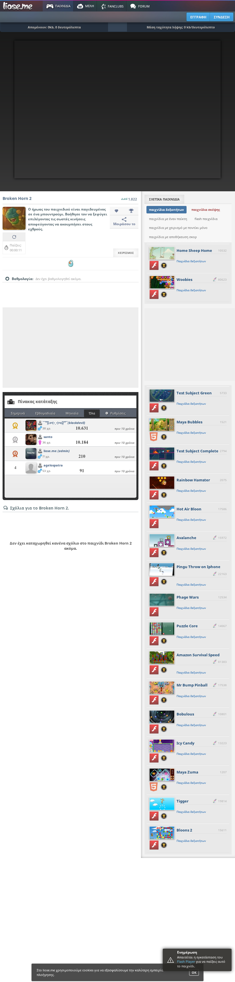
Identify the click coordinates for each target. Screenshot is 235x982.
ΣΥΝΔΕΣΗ (222, 17)
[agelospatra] (31, 468)
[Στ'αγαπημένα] (117, 211)
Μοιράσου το (124, 223)
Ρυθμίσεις (118, 413)
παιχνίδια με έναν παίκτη (168, 219)
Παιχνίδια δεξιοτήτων (191, 261)
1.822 (132, 199)
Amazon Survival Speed (198, 654)
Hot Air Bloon (189, 509)
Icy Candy (185, 743)
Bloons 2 (184, 830)
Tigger (183, 801)
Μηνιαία (72, 413)
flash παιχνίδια (206, 219)
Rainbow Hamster (193, 480)
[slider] (70, 288)
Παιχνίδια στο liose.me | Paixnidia (18, 6)
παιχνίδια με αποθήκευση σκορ (173, 237)
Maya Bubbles (189, 422)
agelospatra (53, 465)
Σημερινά (18, 413)
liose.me (57, 451)
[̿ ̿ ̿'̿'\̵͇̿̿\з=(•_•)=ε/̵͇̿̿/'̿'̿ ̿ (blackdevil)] (31, 426)
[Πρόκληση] (131, 211)
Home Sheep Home (194, 250)
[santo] (31, 440)
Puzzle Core (187, 625)
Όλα (92, 413)
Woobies (184, 279)
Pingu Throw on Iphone (198, 566)
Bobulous (185, 714)
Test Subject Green (194, 392)
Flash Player (186, 961)
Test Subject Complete (197, 451)
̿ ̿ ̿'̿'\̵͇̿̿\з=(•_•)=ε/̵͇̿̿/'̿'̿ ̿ (64, 422)
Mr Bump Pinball (192, 685)
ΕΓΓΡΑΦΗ (198, 17)
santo (48, 437)
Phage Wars (188, 597)
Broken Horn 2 (17, 198)
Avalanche (186, 537)
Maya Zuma (187, 772)
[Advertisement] (70, 347)
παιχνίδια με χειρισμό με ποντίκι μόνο (178, 227)
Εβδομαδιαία (45, 413)
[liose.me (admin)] (31, 454)
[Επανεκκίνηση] (14, 236)
